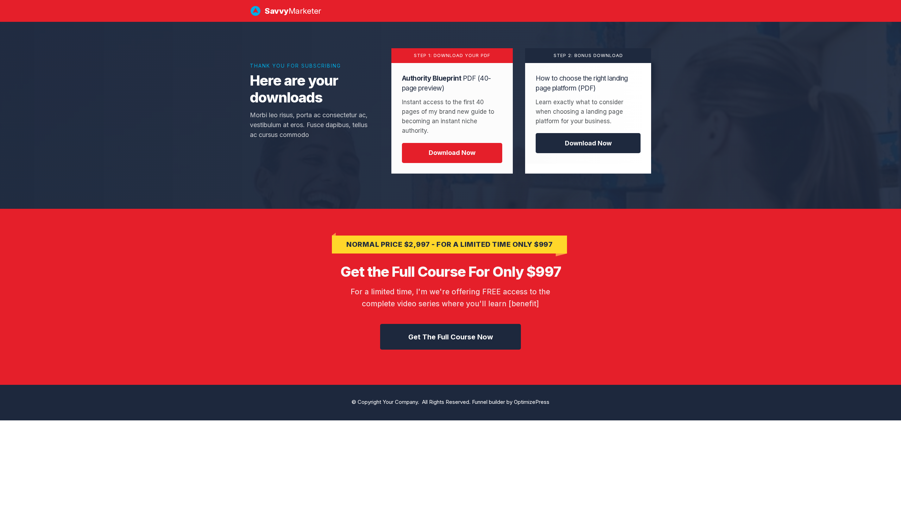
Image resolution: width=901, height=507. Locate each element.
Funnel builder (488, 402)
